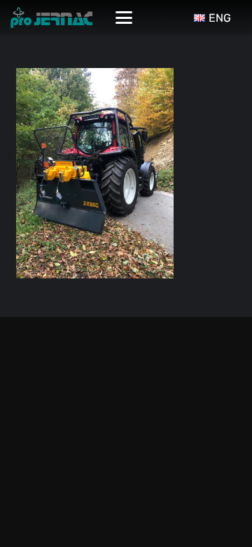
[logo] (51, 17)
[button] (124, 17)
